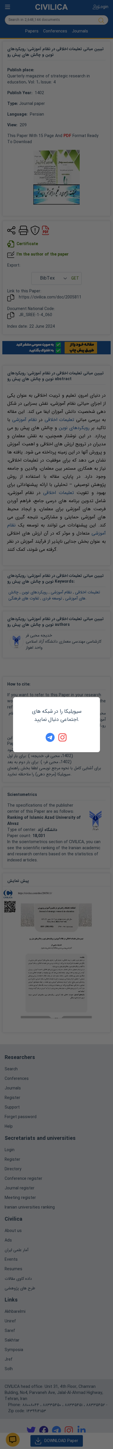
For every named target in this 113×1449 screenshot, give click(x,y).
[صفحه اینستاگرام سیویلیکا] (63, 737)
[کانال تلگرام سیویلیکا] (50, 737)
